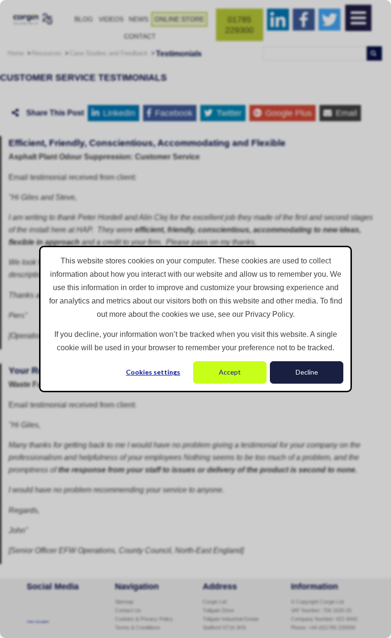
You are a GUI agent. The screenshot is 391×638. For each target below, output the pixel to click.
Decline (307, 372)
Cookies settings (153, 372)
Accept (230, 372)
